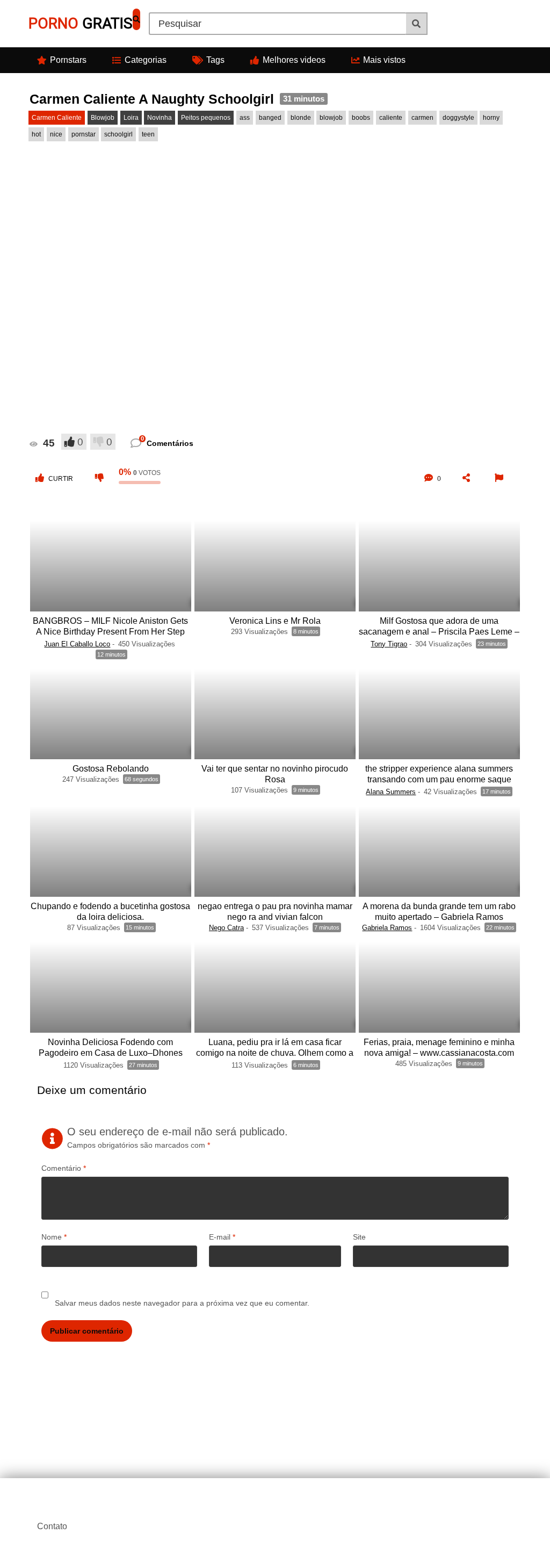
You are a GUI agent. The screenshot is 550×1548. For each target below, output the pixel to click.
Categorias (146, 59)
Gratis (80, 23)
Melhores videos (294, 59)
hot (36, 134)
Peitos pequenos (205, 117)
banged (270, 117)
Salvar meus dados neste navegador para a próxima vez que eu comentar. (182, 1303)
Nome (54, 1237)
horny (491, 117)
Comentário (63, 1168)
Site (359, 1237)
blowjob (331, 117)
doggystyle (458, 117)
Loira (131, 117)
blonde (301, 117)
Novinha (159, 117)
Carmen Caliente (57, 117)
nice (56, 134)
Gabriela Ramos (387, 928)
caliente (390, 117)
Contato (52, 1526)
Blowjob (102, 117)
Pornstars (68, 59)
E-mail (222, 1237)
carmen (422, 117)
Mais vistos (384, 59)
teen (148, 134)
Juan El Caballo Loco (77, 644)
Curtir (60, 479)
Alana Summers (391, 792)
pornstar (83, 134)
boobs (361, 117)
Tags (215, 59)
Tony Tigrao (389, 644)
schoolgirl (118, 134)
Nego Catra (226, 928)
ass (245, 117)
